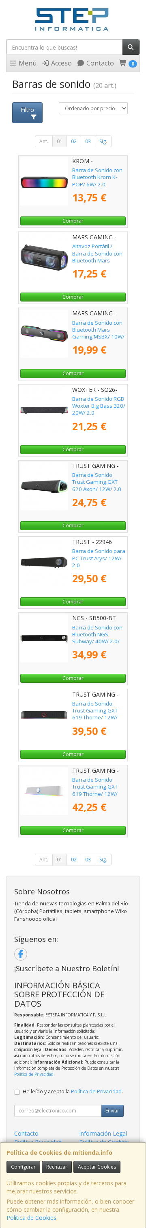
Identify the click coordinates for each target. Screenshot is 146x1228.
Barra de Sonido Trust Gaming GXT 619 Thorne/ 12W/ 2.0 (95, 714)
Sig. (103, 141)
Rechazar (56, 1166)
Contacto (99, 63)
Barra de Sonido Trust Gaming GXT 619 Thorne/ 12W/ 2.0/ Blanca (95, 790)
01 (59, 141)
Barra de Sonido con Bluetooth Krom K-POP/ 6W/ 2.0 (97, 177)
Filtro (27, 110)
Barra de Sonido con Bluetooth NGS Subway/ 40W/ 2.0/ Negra (97, 638)
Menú (26, 63)
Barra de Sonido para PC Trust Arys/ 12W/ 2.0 (98, 558)
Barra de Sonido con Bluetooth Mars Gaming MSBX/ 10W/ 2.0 (98, 333)
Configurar (23, 1166)
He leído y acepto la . (73, 1091)
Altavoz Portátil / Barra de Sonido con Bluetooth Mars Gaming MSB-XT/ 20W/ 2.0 (97, 260)
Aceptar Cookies (97, 1166)
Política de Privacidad (34, 1074)
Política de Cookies (31, 1217)
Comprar (73, 220)
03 (88, 141)
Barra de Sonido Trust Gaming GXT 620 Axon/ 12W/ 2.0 (96, 482)
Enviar (112, 1110)
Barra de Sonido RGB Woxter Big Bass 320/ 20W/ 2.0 (98, 406)
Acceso (60, 63)
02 (74, 141)
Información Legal (103, 1133)
